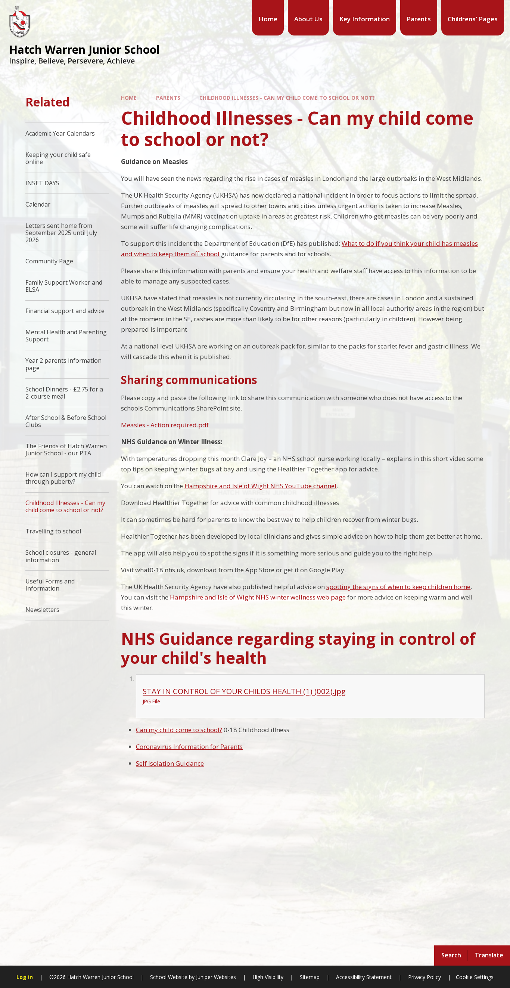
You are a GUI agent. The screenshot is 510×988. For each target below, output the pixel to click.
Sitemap (310, 977)
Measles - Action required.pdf (165, 425)
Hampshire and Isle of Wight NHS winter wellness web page (258, 597)
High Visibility (267, 977)
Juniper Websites (215, 977)
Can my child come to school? (179, 729)
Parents (168, 97)
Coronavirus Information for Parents (189, 746)
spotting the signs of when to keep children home (398, 586)
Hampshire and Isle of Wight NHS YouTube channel (260, 485)
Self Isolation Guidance (170, 763)
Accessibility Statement (364, 977)
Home (129, 97)
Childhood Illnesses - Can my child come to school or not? (287, 97)
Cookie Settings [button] (475, 977)
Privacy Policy (424, 977)
